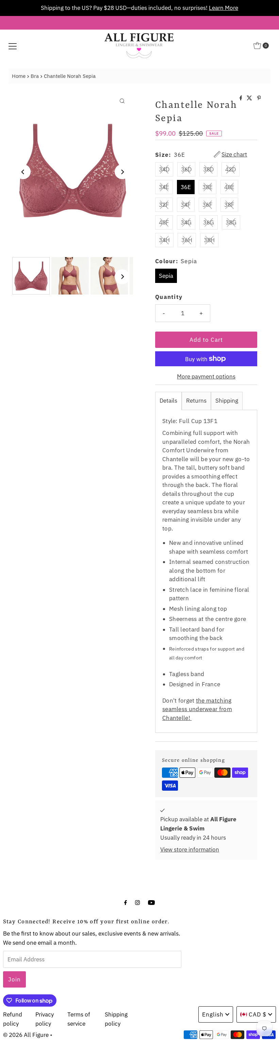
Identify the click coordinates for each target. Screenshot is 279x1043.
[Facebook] (125, 902)
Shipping (226, 400)
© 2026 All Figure (26, 1035)
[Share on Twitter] (250, 98)
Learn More (138, 8)
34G (186, 222)
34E (164, 187)
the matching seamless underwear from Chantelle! (197, 709)
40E (229, 187)
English (213, 1014)
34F (186, 204)
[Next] (122, 171)
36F (207, 204)
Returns (196, 400)
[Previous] (23, 171)
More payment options (206, 376)
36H (186, 240)
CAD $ (257, 1014)
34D (164, 169)
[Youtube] (151, 902)
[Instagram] (137, 902)
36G (208, 222)
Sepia (166, 276)
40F (164, 222)
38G (231, 222)
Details (168, 400)
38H (209, 240)
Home (19, 75)
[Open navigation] (12, 45)
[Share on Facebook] (242, 98)
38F (229, 204)
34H (164, 240)
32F (164, 204)
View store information (189, 849)
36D (186, 169)
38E (207, 187)
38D (208, 169)
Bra (35, 75)
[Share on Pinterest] (259, 98)
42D (230, 169)
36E (186, 187)
